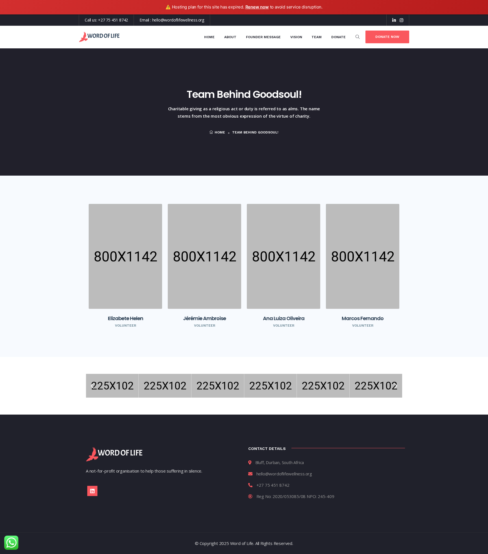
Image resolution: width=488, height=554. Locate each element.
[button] (92, 385)
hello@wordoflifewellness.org (178, 20)
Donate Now (387, 37)
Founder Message (263, 37)
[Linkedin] (92, 491)
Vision (296, 37)
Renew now (257, 7)
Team (316, 37)
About (230, 37)
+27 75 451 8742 (113, 20)
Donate (338, 37)
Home (209, 37)
